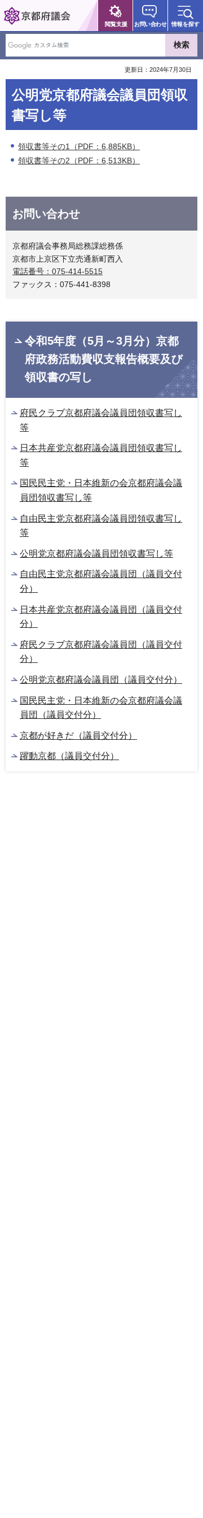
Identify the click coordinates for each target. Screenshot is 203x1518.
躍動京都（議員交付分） (69, 756)
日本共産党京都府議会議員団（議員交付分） (101, 617)
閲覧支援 (116, 24)
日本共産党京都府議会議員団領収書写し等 (101, 455)
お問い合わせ (150, 24)
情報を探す (185, 24)
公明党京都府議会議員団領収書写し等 (96, 553)
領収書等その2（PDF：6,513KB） (79, 160)
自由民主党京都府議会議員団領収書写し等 (101, 526)
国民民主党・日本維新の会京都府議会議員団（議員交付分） (101, 708)
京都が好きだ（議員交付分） (78, 735)
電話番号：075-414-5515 (57, 271)
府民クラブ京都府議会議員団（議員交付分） (101, 652)
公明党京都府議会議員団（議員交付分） (101, 679)
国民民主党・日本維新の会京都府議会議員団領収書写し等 (101, 490)
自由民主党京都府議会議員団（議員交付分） (101, 581)
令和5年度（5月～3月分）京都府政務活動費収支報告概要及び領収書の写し (104, 359)
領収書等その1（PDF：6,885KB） (79, 146)
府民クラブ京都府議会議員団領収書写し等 (101, 420)
